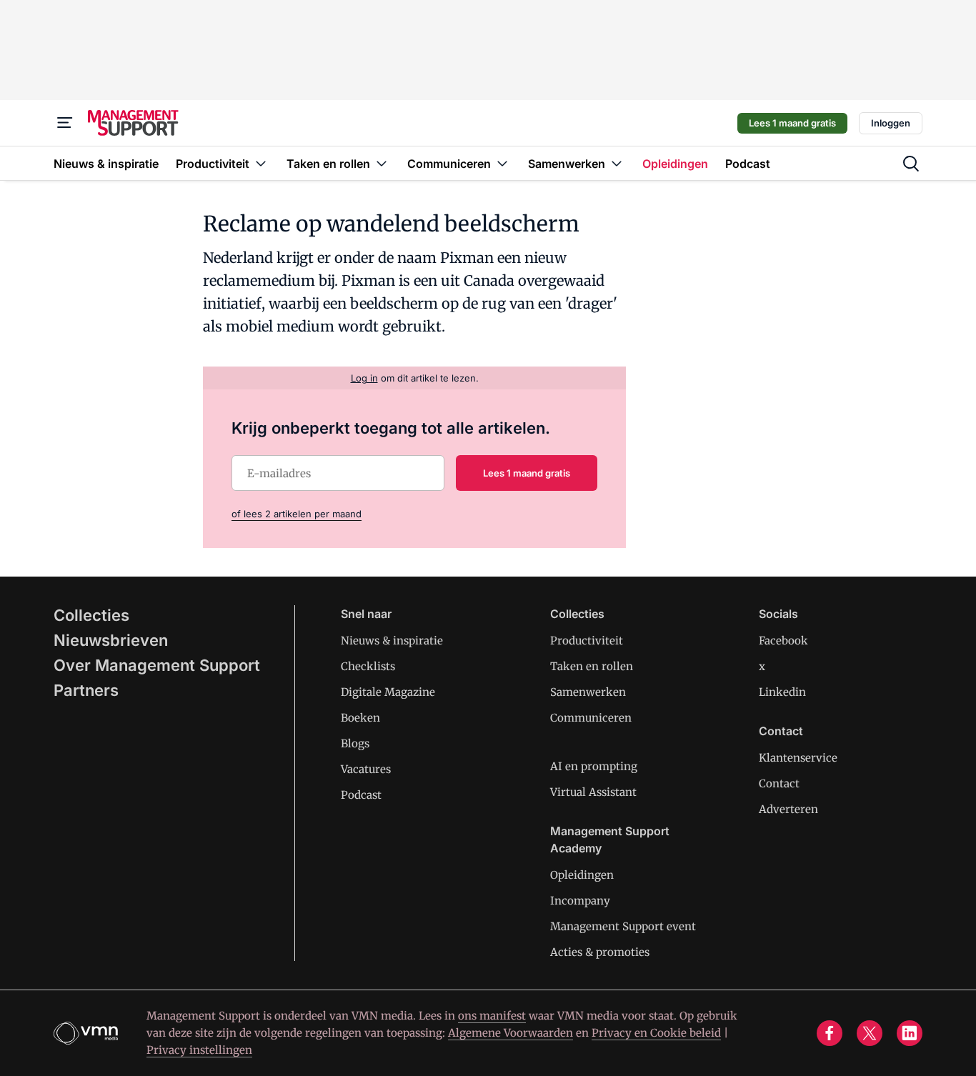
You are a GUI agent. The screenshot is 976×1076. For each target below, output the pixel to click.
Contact (779, 783)
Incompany (580, 900)
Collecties (91, 615)
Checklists (368, 666)
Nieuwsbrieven (111, 640)
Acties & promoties (599, 952)
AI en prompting (593, 766)
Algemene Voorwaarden (510, 1033)
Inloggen (890, 123)
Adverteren (788, 809)
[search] (911, 163)
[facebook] (829, 1033)
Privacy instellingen (199, 1050)
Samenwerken (588, 692)
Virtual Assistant (593, 792)
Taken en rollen (591, 666)
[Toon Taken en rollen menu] (381, 163)
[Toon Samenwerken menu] (616, 163)
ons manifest (492, 1015)
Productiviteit (586, 640)
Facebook (783, 640)
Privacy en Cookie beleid (656, 1033)
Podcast (361, 795)
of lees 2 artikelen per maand (296, 513)
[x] (869, 1033)
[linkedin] (909, 1033)
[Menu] (65, 123)
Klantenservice (798, 757)
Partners (86, 690)
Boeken (360, 717)
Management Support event (623, 926)
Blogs (355, 743)
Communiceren (591, 717)
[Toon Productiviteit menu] (260, 163)
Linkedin (782, 692)
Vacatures (366, 769)
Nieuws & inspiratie (392, 640)
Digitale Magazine (388, 692)
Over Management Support (157, 665)
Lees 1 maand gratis (792, 123)
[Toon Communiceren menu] (502, 163)
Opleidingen (582, 875)
